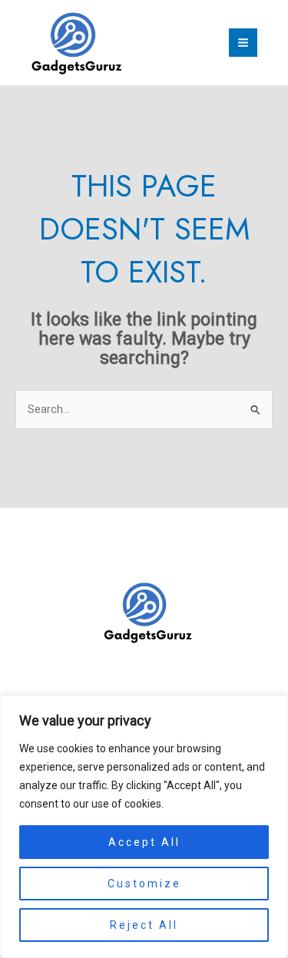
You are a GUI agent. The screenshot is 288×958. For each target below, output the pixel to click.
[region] (144, 826)
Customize (144, 883)
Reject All (144, 925)
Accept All (144, 842)
